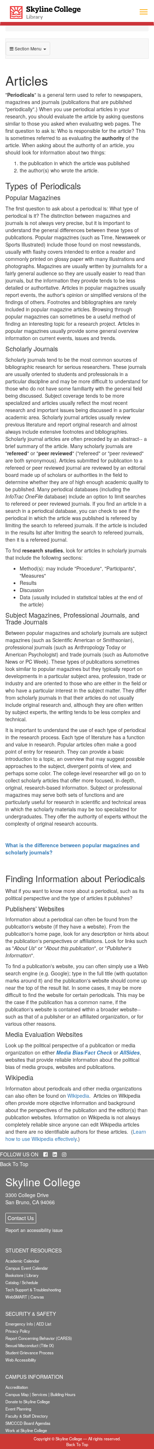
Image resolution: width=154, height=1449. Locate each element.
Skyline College (69, 1438)
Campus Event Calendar (26, 1268)
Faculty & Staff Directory (26, 1416)
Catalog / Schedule (21, 1282)
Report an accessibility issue (34, 1230)
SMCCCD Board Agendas (27, 1423)
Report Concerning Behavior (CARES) (38, 1338)
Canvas (37, 1297)
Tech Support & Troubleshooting (33, 1289)
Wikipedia (78, 1095)
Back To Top (14, 1164)
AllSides (130, 1052)
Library (33, 1275)
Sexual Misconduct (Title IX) (29, 1345)
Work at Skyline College (26, 1430)
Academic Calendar (22, 1261)
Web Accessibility (20, 1360)
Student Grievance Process (29, 1352)
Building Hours (63, 1394)
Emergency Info (19, 1324)
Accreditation (16, 1387)
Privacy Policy (17, 1331)
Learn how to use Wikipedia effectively (75, 1135)
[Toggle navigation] (143, 11)
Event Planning (18, 1409)
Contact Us (21, 1218)
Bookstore (14, 1275)
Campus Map (17, 1394)
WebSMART (16, 1297)
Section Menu (28, 48)
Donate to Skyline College (27, 1401)
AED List (43, 1324)
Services (39, 1394)
